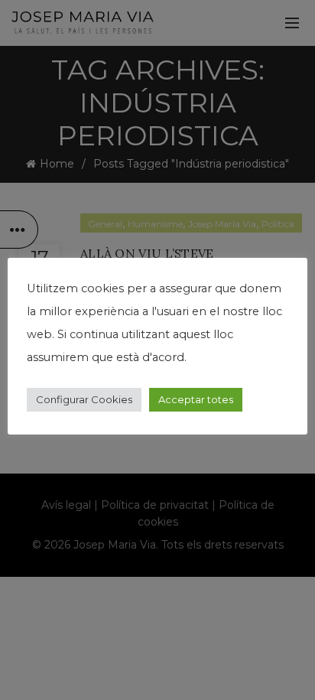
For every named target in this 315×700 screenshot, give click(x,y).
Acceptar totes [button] (195, 399)
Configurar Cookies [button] (84, 399)
